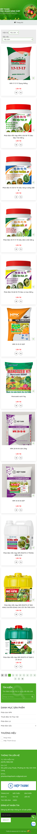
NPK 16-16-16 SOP (18, 501)
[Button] (15, 22)
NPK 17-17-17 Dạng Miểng (19, 83)
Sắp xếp (6, 37)
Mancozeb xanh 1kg (18, 396)
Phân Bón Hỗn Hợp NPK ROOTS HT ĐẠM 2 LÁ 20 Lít (18, 658)
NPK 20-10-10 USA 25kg (18, 449)
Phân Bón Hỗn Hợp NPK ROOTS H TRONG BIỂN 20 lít (18, 554)
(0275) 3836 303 (7, 762)
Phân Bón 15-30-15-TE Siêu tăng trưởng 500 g (18, 189)
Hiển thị (5, 33)
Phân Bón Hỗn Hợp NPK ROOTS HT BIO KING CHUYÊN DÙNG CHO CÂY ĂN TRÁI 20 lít (18, 606)
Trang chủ (19, 22)
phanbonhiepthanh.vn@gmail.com (14, 776)
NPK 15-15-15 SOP (18, 344)
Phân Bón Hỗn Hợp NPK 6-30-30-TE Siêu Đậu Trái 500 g (18, 137)
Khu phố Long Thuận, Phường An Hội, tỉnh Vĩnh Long (18, 769)
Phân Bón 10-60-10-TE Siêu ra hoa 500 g (18, 292)
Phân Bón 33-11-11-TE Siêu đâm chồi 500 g (18, 240)
